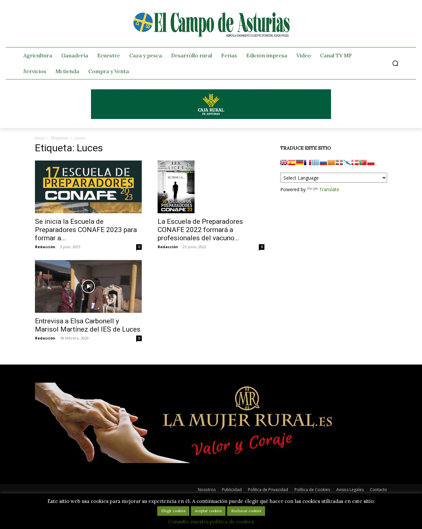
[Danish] (355, 162)
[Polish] (371, 162)
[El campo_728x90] (211, 117)
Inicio (40, 138)
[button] (395, 63)
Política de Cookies (312, 489)
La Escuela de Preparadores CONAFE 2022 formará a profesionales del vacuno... (200, 230)
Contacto (378, 489)
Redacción (45, 246)
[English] (283, 162)
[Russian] (323, 162)
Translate (329, 189)
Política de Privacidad (268, 489)
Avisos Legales (350, 489)
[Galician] (347, 162)
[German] (299, 162)
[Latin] (315, 162)
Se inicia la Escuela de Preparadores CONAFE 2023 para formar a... (86, 230)
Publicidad (232, 489)
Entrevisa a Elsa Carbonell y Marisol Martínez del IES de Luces (87, 325)
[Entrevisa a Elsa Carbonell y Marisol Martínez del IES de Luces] (88, 286)
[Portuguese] (363, 162)
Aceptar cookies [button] (208, 511)
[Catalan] (331, 162)
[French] (307, 162)
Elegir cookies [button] (173, 511)
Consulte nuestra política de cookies (211, 521)
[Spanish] (291, 162)
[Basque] (339, 162)
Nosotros (207, 489)
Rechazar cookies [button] (246, 511)
